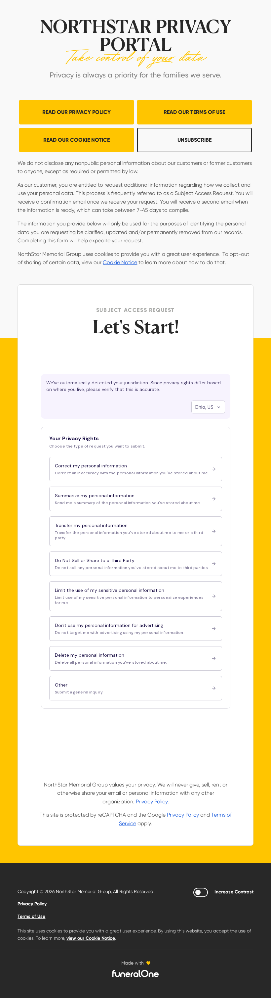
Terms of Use (31, 916)
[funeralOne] (135, 973)
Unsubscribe (194, 140)
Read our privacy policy (76, 112)
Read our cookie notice (76, 140)
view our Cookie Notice (90, 938)
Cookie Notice (120, 262)
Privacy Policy (152, 801)
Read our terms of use (194, 112)
